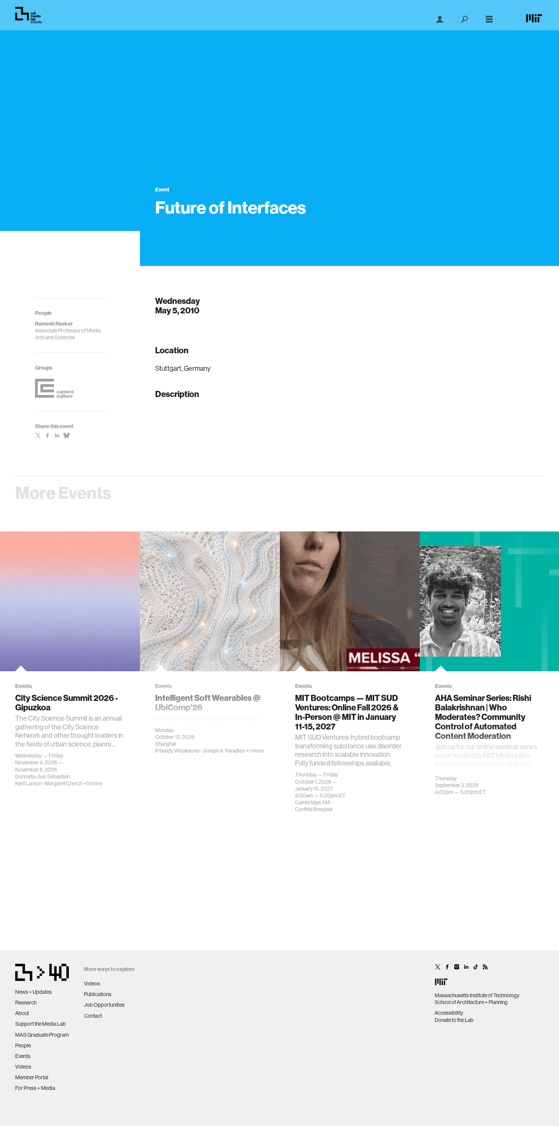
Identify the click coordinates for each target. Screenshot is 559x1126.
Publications (97, 994)
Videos (23, 1066)
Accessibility (449, 1012)
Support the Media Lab (40, 1023)
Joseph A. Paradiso (223, 750)
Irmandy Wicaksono (177, 750)
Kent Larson (28, 783)
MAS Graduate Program (42, 1034)
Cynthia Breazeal (314, 809)
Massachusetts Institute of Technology (477, 995)
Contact (93, 1015)
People (23, 1045)
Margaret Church (63, 783)
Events (22, 1056)
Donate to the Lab (454, 1020)
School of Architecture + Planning (471, 1002)
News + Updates (33, 991)
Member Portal (31, 1077)
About (22, 1013)
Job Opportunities (104, 1004)
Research (26, 1002)
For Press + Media (35, 1088)
